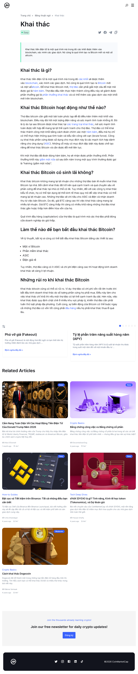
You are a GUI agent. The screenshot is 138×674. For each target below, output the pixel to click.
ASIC (47, 143)
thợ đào (74, 86)
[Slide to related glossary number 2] (126, 326)
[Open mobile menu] (132, 5)
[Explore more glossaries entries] (3, 326)
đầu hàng (70, 308)
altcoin (35, 86)
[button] (132, 5)
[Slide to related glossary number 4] (132, 326)
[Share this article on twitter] (99, 32)
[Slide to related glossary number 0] (120, 326)
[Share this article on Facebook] (105, 32)
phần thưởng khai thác (55, 94)
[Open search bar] (126, 5)
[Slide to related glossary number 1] (123, 326)
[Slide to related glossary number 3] (129, 326)
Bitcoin (102, 83)
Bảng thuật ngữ (43, 15)
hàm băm (38, 90)
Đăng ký (69, 635)
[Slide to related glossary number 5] (135, 326)
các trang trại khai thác (80, 124)
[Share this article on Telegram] (110, 32)
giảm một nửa (47, 159)
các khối (83, 79)
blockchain (31, 83)
